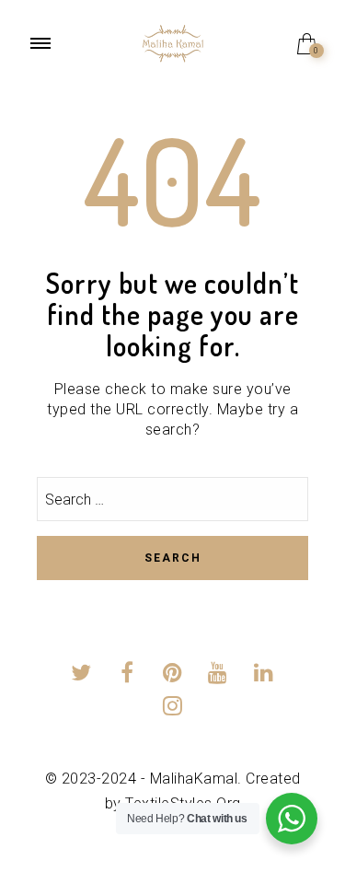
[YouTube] (218, 675)
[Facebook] (127, 675)
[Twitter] (81, 675)
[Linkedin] (263, 675)
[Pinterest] (172, 675)
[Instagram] (172, 708)
